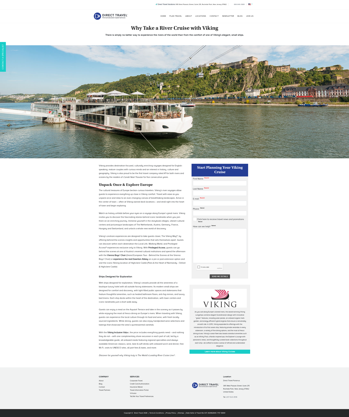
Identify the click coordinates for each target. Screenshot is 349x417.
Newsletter (228, 16)
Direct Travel (138, 413)
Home (163, 16)
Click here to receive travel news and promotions (220, 220)
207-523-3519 (231, 397)
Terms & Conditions (156, 413)
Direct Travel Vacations (166, 4)
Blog (240, 16)
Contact (214, 16)
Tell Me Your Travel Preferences (142, 396)
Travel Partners (104, 390)
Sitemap (181, 413)
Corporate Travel (136, 381)
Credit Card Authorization (139, 384)
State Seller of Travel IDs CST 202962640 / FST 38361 (205, 413)
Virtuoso (133, 393)
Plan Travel (175, 16)
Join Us (250, 16)
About (188, 16)
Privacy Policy (171, 413)
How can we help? (204, 226)
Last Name (201, 188)
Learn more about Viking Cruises (220, 351)
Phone (198, 208)
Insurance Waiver (136, 387)
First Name (201, 178)
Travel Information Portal (139, 390)
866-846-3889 (239, 4)
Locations (200, 16)
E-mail (199, 198)
